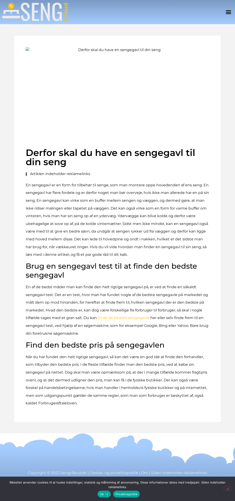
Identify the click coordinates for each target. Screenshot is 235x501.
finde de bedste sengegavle (123, 318)
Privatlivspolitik (126, 494)
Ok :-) (104, 494)
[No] (228, 489)
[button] (228, 12)
